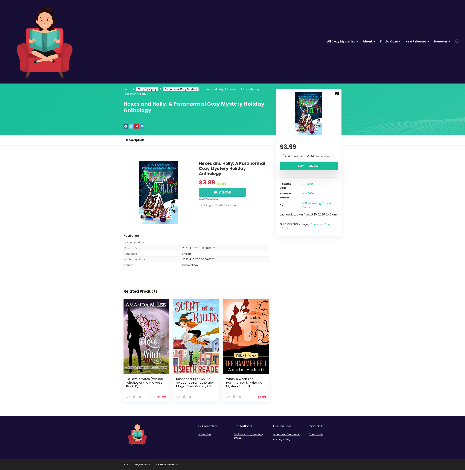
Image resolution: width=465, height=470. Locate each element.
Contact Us (316, 434)
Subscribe (204, 434)
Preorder (440, 41)
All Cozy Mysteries (341, 41)
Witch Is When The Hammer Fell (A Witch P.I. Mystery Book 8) (244, 382)
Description (135, 140)
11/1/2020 (307, 184)
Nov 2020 (308, 193)
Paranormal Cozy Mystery (181, 89)
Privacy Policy (281, 439)
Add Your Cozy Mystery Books (248, 436)
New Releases (415, 41)
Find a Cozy (389, 41)
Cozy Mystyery (147, 89)
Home (127, 89)
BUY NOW (222, 192)
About (367, 41)
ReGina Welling (311, 203)
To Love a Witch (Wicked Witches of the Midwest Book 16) (144, 382)
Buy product (309, 166)
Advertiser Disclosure (286, 434)
